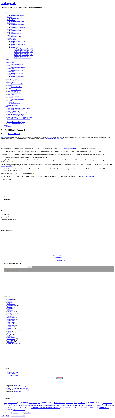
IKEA (48, 405)
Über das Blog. (17, 385)
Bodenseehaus (11, 304)
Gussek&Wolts (107, 403)
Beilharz (9, 302)
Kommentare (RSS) (16, 416)
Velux (74, 407)
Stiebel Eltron (64, 408)
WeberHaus (10, 342)
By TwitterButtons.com (59, 260)
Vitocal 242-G (84, 407)
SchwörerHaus (11, 339)
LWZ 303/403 (79, 405)
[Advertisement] (20, 143)
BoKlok (30, 403)
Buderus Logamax (36, 403)
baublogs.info (8, 3)
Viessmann (78, 407)
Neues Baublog (102, 405)
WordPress (28, 413)
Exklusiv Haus (11, 311)
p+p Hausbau (11, 333)
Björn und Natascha (12, 388)
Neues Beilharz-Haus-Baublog (21, 386)
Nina (8, 390)
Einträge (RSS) (5, 416)
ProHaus (9, 336)
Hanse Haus (10, 320)
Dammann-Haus (11, 305)
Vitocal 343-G (90, 407)
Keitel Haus (10, 328)
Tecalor (70, 407)
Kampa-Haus (10, 325)
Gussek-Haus (11, 317)
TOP (23, 416)
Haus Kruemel (11, 373)
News (9, 331)
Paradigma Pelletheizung (15, 407)
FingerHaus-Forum (12, 372)
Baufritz (9, 301)
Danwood (10, 308)
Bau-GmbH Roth (14, 134)
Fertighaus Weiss (11, 313)
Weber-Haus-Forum (12, 375)
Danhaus (9, 307)
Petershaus (10, 334)
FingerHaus (10, 314)
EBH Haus (10, 310)
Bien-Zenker (14, 403)
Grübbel (9, 316)
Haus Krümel (11, 322)
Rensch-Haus (11, 337)
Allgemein (10, 299)
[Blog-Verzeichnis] (59, 378)
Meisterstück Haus (12, 329)
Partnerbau (22, 407)
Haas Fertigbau (11, 319)
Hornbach (44, 405)
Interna (9, 323)
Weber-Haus (10, 340)
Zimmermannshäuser (13, 343)
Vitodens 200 (95, 407)
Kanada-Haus (11, 326)
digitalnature (14, 413)
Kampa (57, 405)
